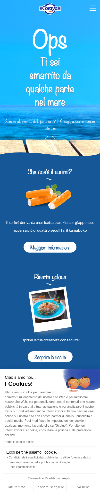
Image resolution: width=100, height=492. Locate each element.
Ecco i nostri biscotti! (22, 467)
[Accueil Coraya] (50, 9)
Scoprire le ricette (50, 356)
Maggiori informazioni (50, 247)
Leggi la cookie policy (19, 442)
